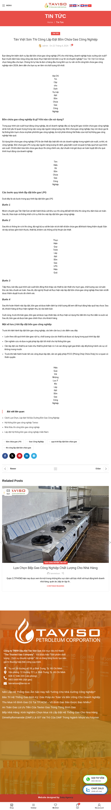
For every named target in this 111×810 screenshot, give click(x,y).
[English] (71, 5)
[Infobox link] (55, 797)
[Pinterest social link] (19, 456)
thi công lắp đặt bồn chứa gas (18, 448)
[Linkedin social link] (27, 456)
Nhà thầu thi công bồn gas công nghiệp (22, 427)
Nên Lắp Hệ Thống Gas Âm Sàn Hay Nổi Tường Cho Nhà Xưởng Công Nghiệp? (48, 692)
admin (45, 46)
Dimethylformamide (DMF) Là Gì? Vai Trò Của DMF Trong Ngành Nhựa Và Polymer (50, 717)
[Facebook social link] (5, 456)
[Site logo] (55, 5)
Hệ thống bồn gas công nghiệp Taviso (21, 422)
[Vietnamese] (90, 5)
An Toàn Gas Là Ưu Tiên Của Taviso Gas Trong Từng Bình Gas (39, 707)
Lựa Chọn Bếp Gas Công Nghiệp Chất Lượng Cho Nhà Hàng (55, 568)
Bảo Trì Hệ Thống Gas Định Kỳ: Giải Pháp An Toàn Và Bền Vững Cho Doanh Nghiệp (51, 697)
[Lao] (82, 5)
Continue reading (55, 586)
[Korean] (79, 5)
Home (50, 22)
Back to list (55, 469)
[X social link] (12, 456)
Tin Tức (60, 22)
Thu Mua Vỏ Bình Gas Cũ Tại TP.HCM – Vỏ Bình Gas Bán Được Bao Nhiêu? (46, 702)
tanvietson (55, 573)
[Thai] (86, 5)
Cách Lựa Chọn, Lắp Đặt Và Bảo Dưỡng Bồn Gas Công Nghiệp (32, 418)
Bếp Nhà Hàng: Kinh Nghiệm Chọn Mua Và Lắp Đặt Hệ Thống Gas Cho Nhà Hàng (50, 712)
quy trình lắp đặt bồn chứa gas (64, 442)
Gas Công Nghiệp (36, 442)
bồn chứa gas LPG (13, 442)
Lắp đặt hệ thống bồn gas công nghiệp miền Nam (27, 432)
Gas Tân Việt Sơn (91, 59)
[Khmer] (75, 5)
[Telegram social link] (34, 456)
